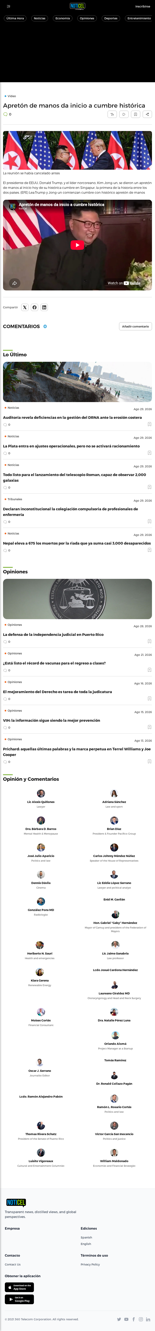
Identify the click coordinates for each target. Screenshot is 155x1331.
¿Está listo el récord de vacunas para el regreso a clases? (54, 663)
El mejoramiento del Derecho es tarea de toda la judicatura (57, 691)
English (86, 1244)
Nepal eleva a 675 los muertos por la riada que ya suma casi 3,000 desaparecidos (77, 543)
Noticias (39, 18)
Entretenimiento (139, 18)
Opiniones (87, 18)
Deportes (110, 18)
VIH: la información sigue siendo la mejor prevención (51, 720)
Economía (63, 18)
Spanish (86, 1237)
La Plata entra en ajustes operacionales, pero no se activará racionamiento (71, 446)
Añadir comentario (135, 326)
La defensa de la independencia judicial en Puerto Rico (53, 634)
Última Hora (15, 18)
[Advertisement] (77, 54)
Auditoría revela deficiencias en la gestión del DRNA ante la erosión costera (72, 417)
